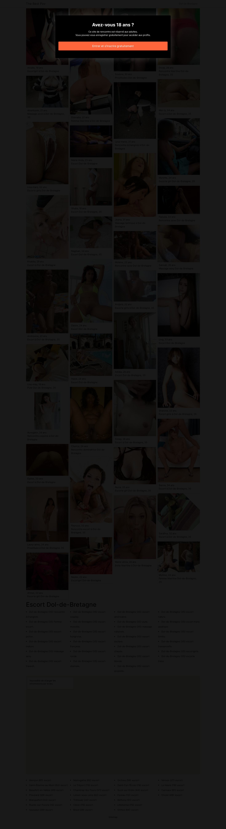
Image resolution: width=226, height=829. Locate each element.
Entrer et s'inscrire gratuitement (113, 46)
